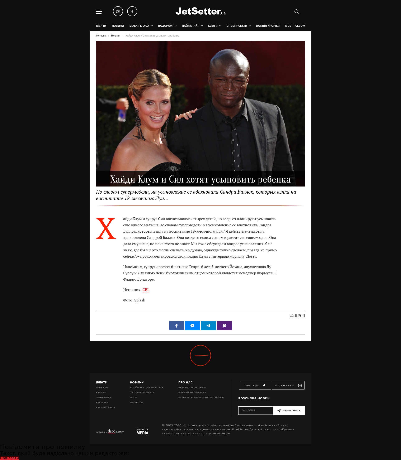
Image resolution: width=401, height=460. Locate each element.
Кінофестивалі (105, 407)
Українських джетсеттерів (147, 387)
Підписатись (291, 410)
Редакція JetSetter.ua (192, 387)
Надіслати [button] (9, 458)
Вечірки (101, 392)
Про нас (185, 382)
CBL (145, 289)
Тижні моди (103, 397)
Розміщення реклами (192, 392)
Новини (137, 382)
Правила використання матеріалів (201, 397)
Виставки (102, 402)
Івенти (101, 382)
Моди (133, 397)
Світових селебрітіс (142, 392)
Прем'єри (102, 387)
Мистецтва (137, 402)
